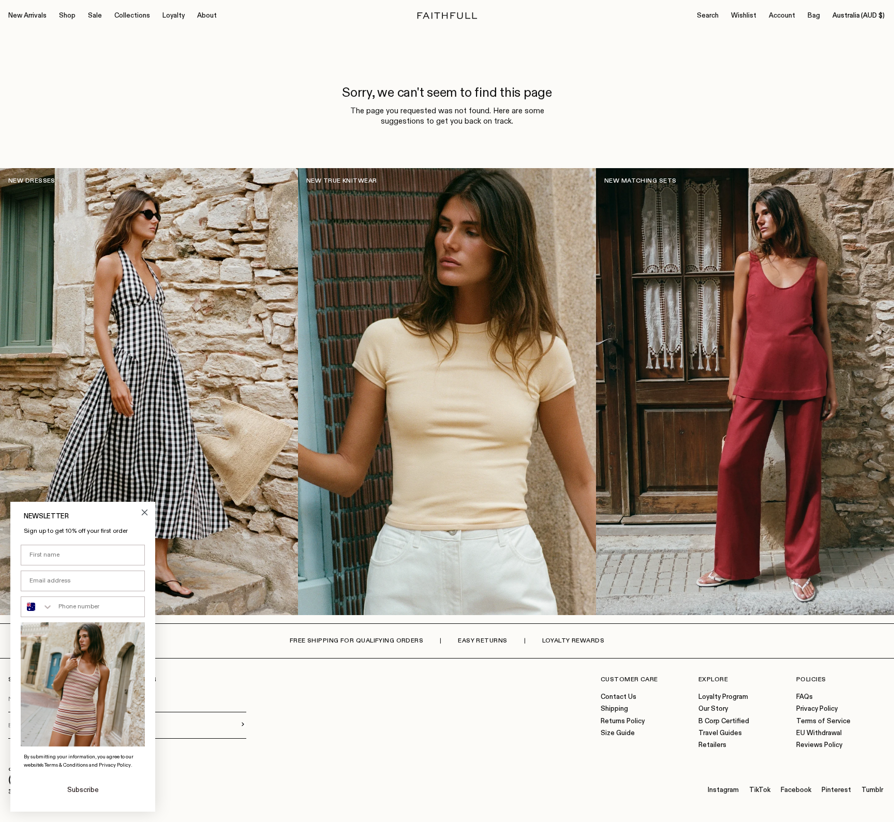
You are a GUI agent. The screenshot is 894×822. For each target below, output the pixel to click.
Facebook (796, 790)
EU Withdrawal (819, 733)
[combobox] (37, 607)
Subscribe (83, 790)
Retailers (712, 745)
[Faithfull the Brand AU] (447, 15)
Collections (132, 15)
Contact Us (618, 697)
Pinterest (836, 790)
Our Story (713, 709)
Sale (95, 15)
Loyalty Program (723, 697)
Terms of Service (823, 721)
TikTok (759, 790)
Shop (67, 15)
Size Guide (618, 733)
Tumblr (872, 790)
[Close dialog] (144, 512)
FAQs (804, 697)
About (207, 15)
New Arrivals (27, 15)
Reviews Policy (819, 745)
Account (782, 15)
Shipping (614, 709)
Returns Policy (623, 721)
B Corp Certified (723, 721)
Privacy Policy (817, 709)
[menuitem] (27, 16)
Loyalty (173, 15)
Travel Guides (720, 733)
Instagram (723, 790)
